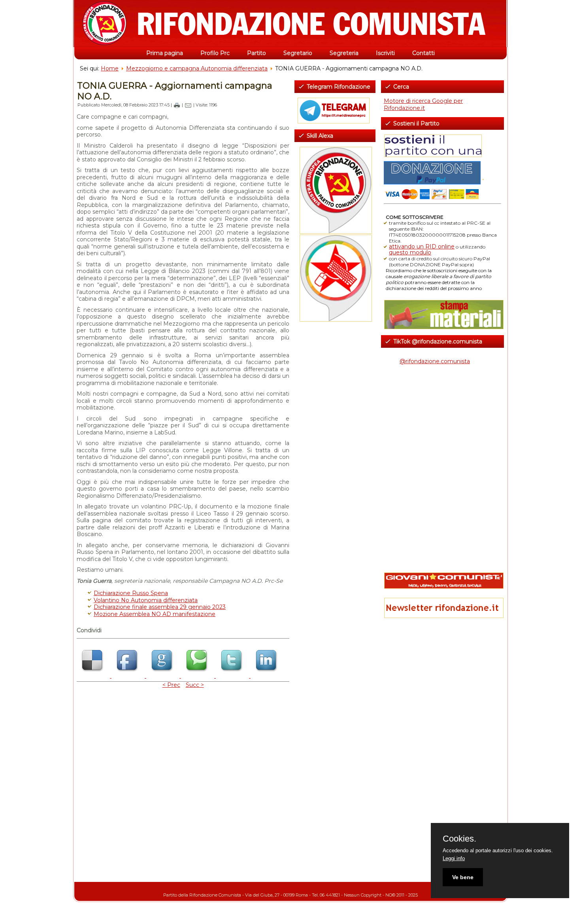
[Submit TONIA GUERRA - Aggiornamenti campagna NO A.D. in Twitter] (233, 675)
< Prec (171, 684)
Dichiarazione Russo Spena (131, 593)
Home (110, 68)
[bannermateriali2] (442, 314)
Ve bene (462, 877)
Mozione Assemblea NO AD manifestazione (154, 614)
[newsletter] (442, 608)
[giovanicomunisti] (442, 581)
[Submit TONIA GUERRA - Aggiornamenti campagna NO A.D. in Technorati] (198, 675)
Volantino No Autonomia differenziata (146, 600)
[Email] (188, 105)
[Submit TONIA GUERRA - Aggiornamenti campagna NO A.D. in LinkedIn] (267, 675)
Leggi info (454, 858)
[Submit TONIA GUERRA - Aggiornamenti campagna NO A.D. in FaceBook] (128, 675)
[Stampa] (177, 105)
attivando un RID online (422, 246)
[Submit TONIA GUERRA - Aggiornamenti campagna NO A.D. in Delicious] (94, 675)
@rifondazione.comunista (435, 361)
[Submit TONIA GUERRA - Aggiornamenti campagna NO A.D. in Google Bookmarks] (163, 675)
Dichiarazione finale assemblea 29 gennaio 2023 (160, 606)
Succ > (195, 684)
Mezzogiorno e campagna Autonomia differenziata (197, 68)
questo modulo (410, 252)
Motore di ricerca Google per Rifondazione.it (423, 104)
